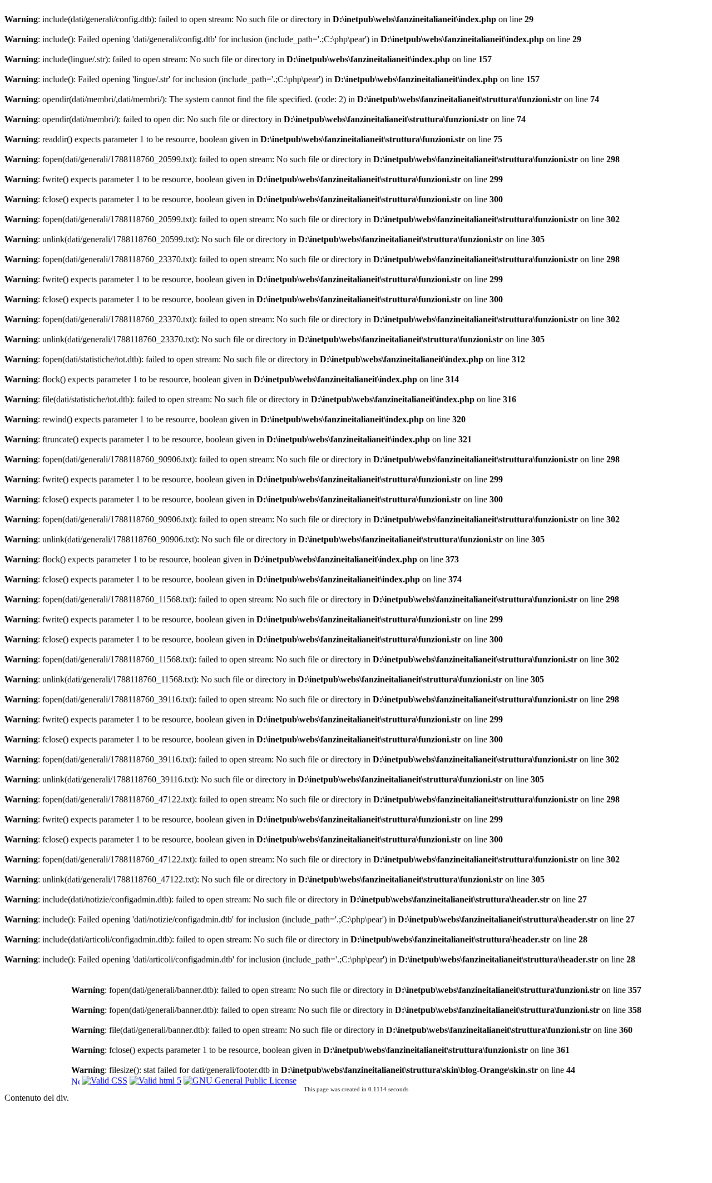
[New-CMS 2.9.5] (75, 1080)
